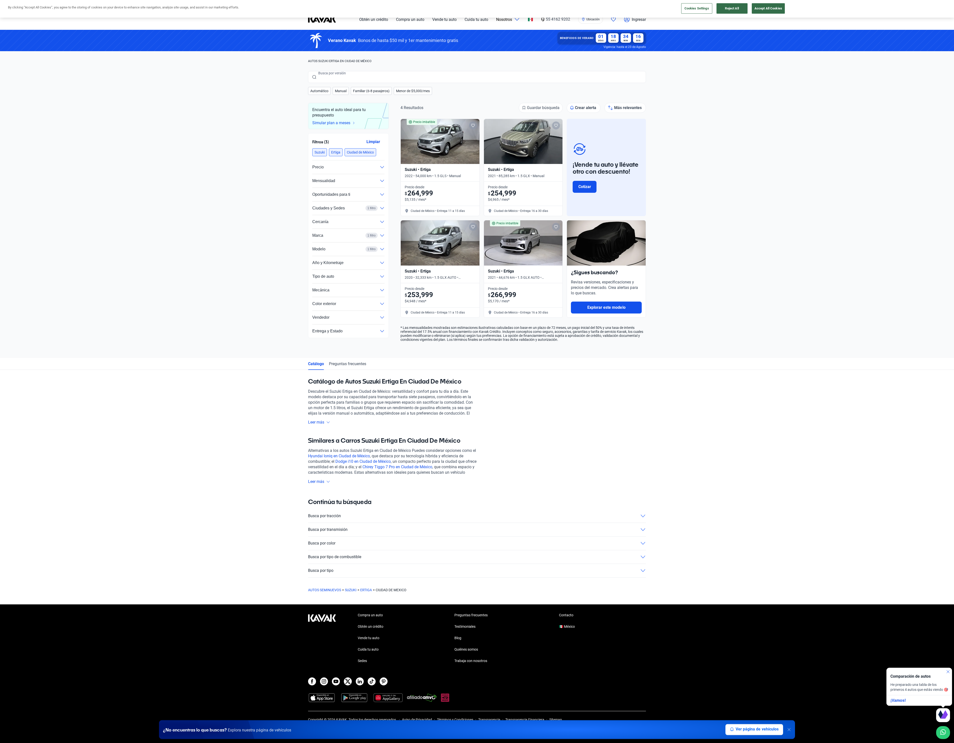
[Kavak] (322, 19)
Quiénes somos (466, 649)
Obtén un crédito (373, 19)
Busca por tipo (320, 570)
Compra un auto (410, 19)
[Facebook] (312, 681)
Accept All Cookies (768, 8)
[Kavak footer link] (322, 638)
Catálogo (316, 363)
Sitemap (555, 720)
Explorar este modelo (606, 307)
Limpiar (373, 141)
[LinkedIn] (360, 681)
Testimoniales (465, 626)
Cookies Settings (696, 8)
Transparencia (489, 720)
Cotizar (584, 186)
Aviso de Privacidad (417, 720)
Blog (457, 638)
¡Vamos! (898, 700)
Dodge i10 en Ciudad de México (363, 461)
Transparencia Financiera (524, 720)
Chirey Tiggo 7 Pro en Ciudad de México (397, 467)
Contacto (566, 615)
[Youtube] (336, 681)
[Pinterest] (384, 681)
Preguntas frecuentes (347, 363)
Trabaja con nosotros (470, 661)
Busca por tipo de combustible (334, 556)
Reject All (732, 8)
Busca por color (321, 543)
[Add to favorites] (473, 125)
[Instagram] (324, 681)
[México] (530, 19)
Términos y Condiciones (455, 720)
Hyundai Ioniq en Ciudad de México (339, 456)
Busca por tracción (324, 515)
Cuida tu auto (476, 19)
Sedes (362, 661)
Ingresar (639, 19)
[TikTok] (372, 681)
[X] (348, 681)
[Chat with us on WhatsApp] (943, 732)
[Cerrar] (789, 730)
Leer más (316, 422)
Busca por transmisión (328, 529)
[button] (319, 91)
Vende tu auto (444, 19)
